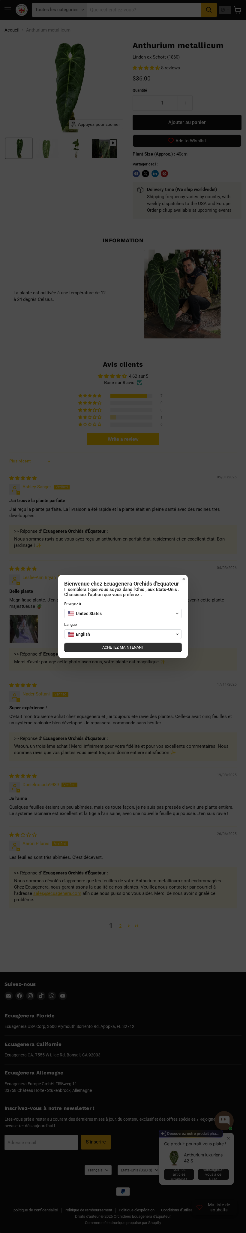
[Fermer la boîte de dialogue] (184, 579)
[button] (123, 613)
